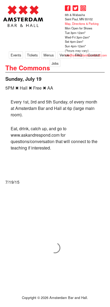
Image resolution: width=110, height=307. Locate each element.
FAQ (78, 54)
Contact (94, 54)
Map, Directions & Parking (82, 23)
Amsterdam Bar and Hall (23, 16)
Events (16, 54)
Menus (49, 54)
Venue (64, 54)
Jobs (55, 63)
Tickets (32, 54)
